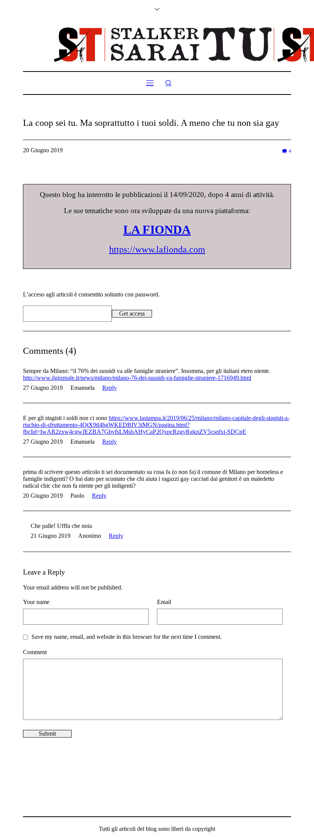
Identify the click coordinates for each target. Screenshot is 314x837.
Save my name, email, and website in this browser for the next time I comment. (126, 636)
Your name (36, 602)
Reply (109, 387)
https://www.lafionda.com (157, 249)
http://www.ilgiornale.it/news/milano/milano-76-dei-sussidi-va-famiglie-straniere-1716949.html (137, 378)
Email (164, 602)
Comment (35, 652)
